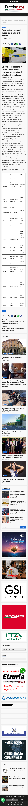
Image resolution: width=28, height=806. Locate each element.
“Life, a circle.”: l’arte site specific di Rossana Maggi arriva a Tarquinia (17, 769)
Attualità (4, 27)
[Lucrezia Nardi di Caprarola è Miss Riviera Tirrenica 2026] (14, 469)
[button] (2, 14)
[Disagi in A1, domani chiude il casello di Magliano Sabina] (14, 422)
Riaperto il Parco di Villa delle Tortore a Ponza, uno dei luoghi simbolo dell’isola (12, 456)
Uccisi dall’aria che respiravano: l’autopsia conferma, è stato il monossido (5, 519)
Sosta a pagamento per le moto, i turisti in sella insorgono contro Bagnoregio (13, 409)
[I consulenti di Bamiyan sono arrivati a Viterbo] (14, 347)
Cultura (4, 764)
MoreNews (13, 804)
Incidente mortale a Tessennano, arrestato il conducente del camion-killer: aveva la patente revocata (5, 511)
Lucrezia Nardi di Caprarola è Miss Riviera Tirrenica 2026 (13, 480)
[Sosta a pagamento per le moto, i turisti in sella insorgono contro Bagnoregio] (14, 398)
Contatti (21, 800)
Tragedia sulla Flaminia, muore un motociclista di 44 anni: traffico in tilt (5, 502)
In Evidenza (10, 353)
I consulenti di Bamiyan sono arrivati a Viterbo (12, 358)
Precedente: (13, 321)
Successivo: (13, 328)
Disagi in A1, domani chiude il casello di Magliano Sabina (12, 433)
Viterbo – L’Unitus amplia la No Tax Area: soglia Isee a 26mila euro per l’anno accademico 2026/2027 (16, 786)
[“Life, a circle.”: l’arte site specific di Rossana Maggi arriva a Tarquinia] (5, 771)
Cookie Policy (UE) (8, 800)
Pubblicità (16, 800)
